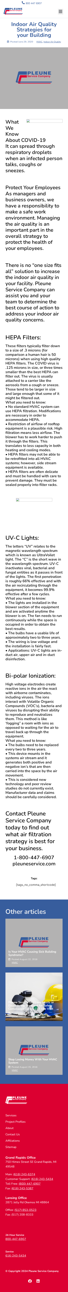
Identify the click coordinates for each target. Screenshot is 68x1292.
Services (11, 1115)
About (9, 1128)
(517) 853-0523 (25, 1210)
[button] (60, 12)
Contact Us (12, 1134)
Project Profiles (15, 1122)
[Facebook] (30, 1281)
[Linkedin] (38, 1281)
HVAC (39, 41)
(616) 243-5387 (22, 1188)
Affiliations (12, 1141)
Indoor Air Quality (52, 41)
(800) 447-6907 (30, 1184)
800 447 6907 (34, 3)
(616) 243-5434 (42, 1179)
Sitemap (10, 1147)
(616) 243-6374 (24, 1174)
